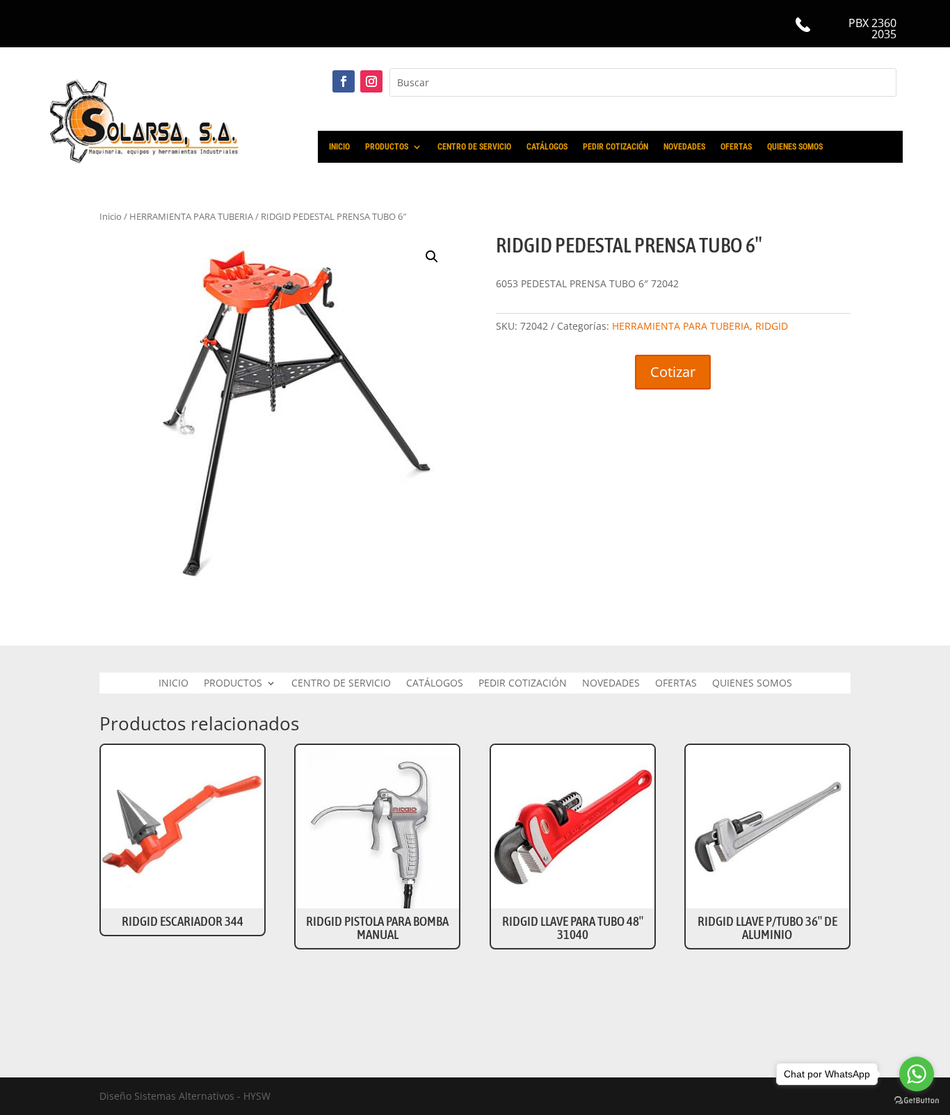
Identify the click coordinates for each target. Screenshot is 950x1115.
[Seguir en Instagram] (371, 81)
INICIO (339, 147)
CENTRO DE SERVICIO (474, 147)
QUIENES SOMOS (795, 147)
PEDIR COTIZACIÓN (615, 147)
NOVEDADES (684, 147)
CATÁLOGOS (546, 147)
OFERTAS (736, 147)
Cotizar (672, 371)
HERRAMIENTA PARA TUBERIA (681, 325)
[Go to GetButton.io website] (916, 1100)
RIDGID (771, 325)
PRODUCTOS (386, 147)
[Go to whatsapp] (916, 1074)
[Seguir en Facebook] (343, 81)
